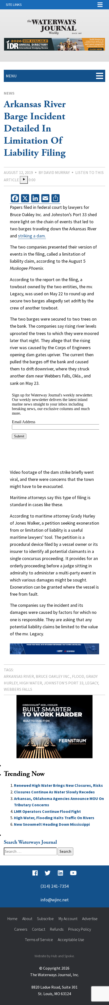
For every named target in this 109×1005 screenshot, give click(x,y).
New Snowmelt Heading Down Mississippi (52, 824)
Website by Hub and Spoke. (54, 956)
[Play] (24, 180)
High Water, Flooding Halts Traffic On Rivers (54, 817)
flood (78, 676)
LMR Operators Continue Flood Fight (47, 811)
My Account (68, 918)
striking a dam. (32, 236)
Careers (20, 929)
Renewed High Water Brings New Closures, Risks (58, 785)
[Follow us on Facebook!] (35, 873)
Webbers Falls (18, 689)
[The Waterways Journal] (54, 26)
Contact (38, 929)
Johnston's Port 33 (63, 682)
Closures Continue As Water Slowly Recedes (54, 791)
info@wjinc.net (55, 900)
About (27, 918)
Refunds (56, 929)
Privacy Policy (79, 929)
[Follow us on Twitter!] (47, 873)
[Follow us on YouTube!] (73, 873)
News (9, 93)
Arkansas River (19, 676)
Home (12, 918)
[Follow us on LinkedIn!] (60, 873)
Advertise (90, 918)
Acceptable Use (71, 939)
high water (30, 682)
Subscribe (45, 918)
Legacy (91, 682)
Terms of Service (39, 939)
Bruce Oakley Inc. (53, 676)
